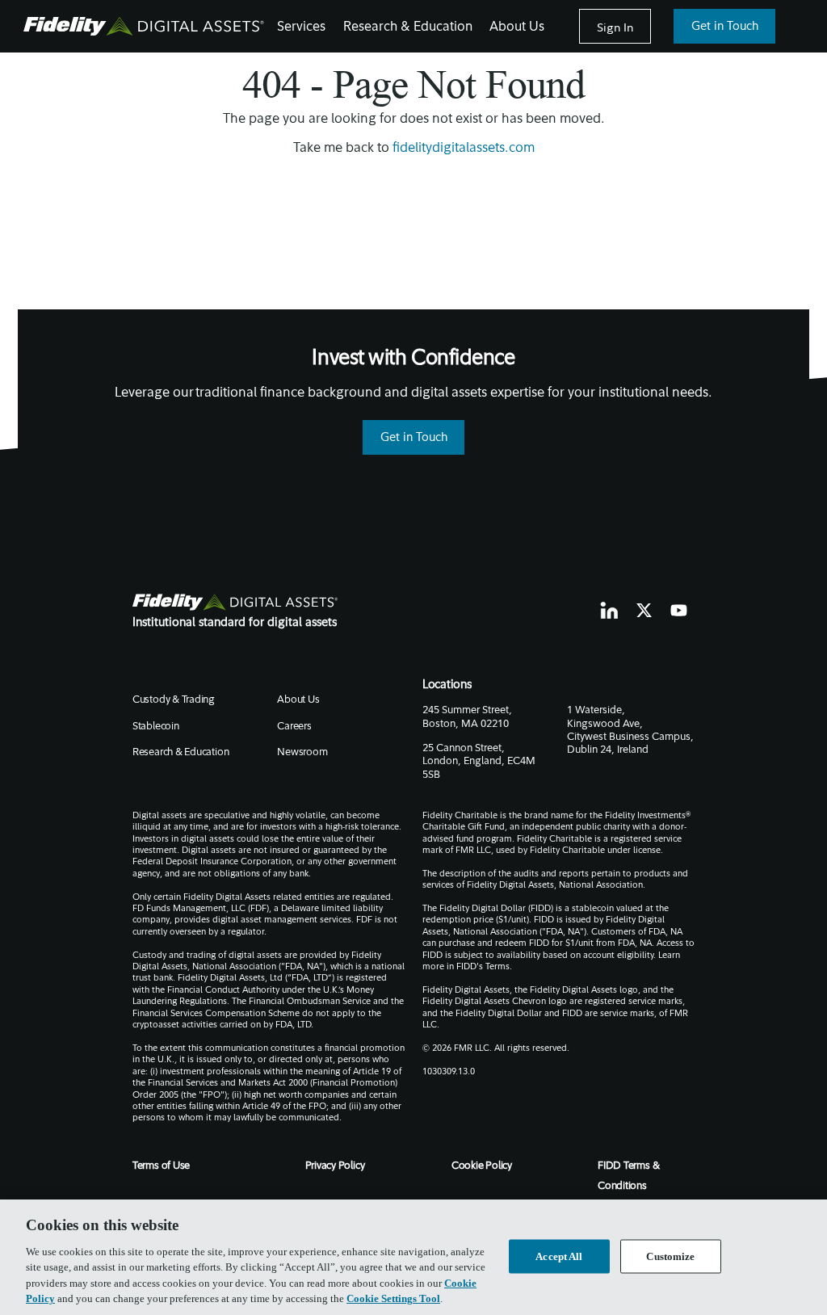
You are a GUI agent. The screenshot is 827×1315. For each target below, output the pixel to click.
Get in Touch (724, 27)
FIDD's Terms (483, 967)
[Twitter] (644, 611)
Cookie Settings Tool (393, 1298)
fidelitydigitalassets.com (464, 148)
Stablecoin (155, 727)
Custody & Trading (173, 700)
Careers (294, 727)
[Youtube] (679, 610)
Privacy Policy (335, 1166)
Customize (670, 1256)
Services (301, 27)
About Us (516, 27)
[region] (413, 1257)
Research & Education (407, 27)
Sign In (615, 27)
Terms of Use (161, 1166)
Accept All (558, 1256)
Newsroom (302, 753)
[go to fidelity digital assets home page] (235, 602)
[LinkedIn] (609, 611)
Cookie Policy (481, 1166)
